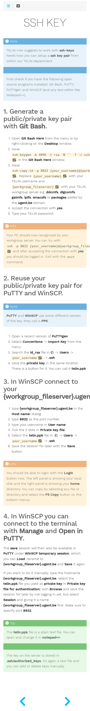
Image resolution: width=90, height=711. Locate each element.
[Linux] (67, 700)
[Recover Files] (22, 700)
